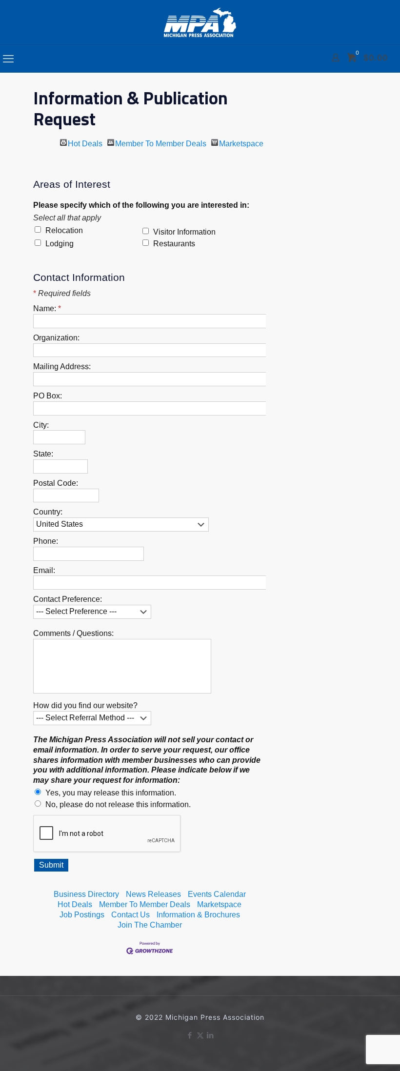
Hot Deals (85, 142)
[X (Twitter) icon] (200, 1035)
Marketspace (241, 142)
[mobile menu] (8, 58)
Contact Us (130, 915)
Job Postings (82, 915)
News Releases (153, 894)
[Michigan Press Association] (200, 22)
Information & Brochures (198, 915)
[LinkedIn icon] (210, 1035)
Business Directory (86, 894)
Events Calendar (217, 894)
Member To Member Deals (160, 142)
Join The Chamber (150, 925)
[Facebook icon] (190, 1035)
